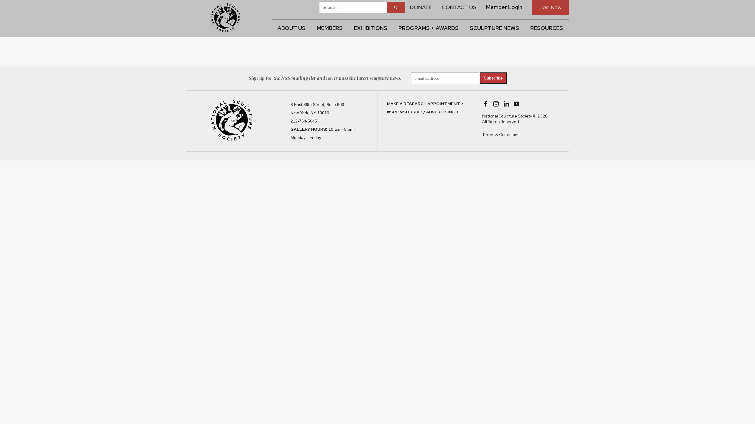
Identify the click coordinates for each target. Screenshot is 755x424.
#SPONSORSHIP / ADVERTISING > (423, 112)
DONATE (421, 7)
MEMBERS (330, 28)
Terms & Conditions (500, 134)
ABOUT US (292, 28)
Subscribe (493, 78)
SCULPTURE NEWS (494, 28)
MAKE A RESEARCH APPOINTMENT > (425, 103)
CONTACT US (459, 7)
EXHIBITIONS (370, 28)
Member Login (504, 7)
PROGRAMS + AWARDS (428, 28)
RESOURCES (546, 28)
